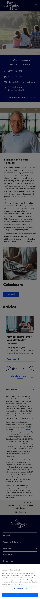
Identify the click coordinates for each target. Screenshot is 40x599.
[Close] (37, 566)
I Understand (20, 595)
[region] (20, 581)
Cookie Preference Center (20, 588)
